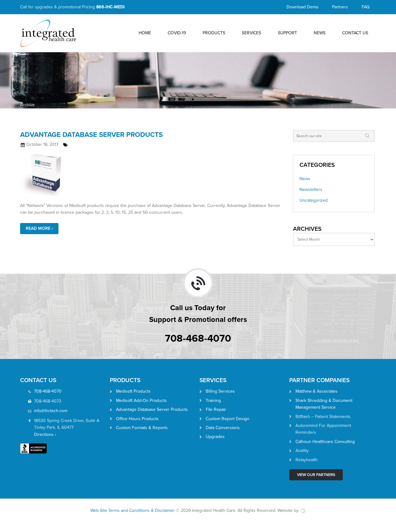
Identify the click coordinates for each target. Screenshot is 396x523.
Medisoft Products (133, 391)
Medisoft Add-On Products (141, 400)
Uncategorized (313, 200)
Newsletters (310, 189)
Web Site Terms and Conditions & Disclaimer (132, 510)
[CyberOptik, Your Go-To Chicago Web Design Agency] (303, 510)
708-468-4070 (198, 338)
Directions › (45, 434)
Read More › (39, 228)
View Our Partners (316, 474)
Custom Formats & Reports (142, 427)
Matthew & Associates (316, 391)
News (304, 178)
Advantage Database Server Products (91, 134)
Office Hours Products (137, 418)
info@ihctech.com (50, 410)
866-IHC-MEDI (110, 7)
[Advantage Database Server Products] (152, 175)
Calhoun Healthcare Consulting (325, 441)
